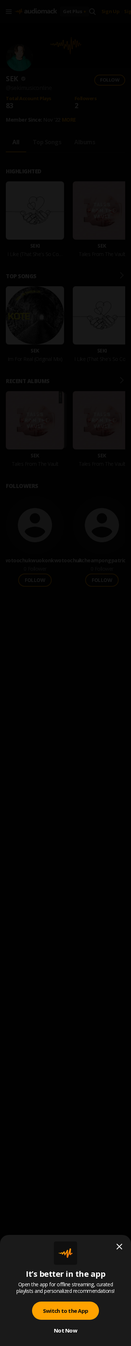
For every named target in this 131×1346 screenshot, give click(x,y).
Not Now (65, 1330)
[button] (65, 673)
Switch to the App (65, 1310)
